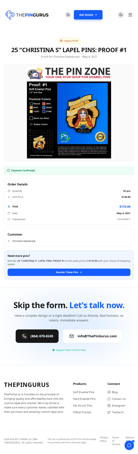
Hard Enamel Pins (84, 399)
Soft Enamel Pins (83, 392)
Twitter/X (118, 412)
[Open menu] (130, 14)
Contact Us (119, 399)
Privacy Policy (54, 442)
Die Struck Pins (82, 405)
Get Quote (86, 15)
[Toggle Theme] (68, 15)
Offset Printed (82, 412)
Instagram (118, 405)
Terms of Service (72, 442)
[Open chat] (129, 445)
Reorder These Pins (67, 272)
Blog (115, 392)
